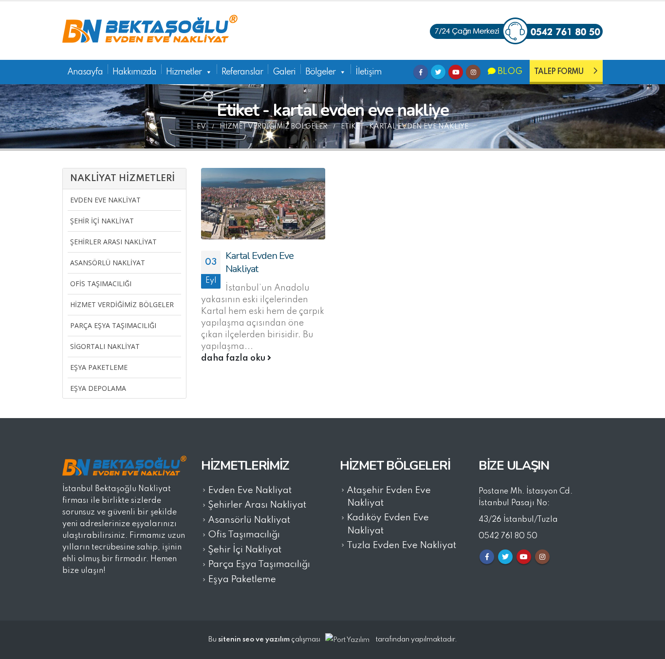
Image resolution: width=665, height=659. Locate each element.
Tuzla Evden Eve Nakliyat (401, 545)
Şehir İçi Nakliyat (102, 220)
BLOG (509, 71)
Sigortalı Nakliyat (105, 346)
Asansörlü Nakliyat (107, 262)
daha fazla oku (234, 358)
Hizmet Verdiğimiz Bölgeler (122, 304)
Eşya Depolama (98, 388)
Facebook (420, 72)
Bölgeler (320, 72)
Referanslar (242, 72)
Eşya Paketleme (99, 367)
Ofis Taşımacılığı (100, 283)
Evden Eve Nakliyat (105, 199)
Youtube (455, 72)
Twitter (438, 72)
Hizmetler (184, 72)
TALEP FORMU (558, 72)
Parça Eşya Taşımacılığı (113, 325)
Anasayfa (85, 72)
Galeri (284, 72)
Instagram (473, 72)
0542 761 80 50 (508, 536)
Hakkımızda (134, 72)
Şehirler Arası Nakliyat (113, 241)
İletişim (368, 72)
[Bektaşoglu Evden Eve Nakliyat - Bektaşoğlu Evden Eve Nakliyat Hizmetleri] (150, 31)
